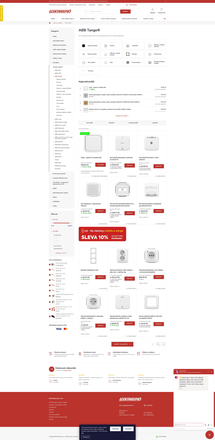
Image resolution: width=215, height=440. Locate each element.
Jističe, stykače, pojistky (59, 49)
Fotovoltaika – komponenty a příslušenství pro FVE (61, 183)
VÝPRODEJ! (56, 201)
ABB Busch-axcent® (60, 125)
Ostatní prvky (59, 100)
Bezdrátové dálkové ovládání (63, 112)
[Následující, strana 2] (158, 344)
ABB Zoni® (58, 70)
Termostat (59, 115)
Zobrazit (130, 165)
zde (82, 433)
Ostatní (57, 160)
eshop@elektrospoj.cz (128, 405)
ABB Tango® (58, 76)
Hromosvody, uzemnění (59, 173)
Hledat (125, 11)
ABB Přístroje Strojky (60, 166)
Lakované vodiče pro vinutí (60, 178)
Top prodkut (57, 246)
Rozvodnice (56, 62)
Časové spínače (60, 109)
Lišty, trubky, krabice (58, 41)
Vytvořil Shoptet (162, 436)
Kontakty (51, 419)
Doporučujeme (58, 248)
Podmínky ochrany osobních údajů (58, 417)
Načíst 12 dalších (121, 344)
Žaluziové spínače (61, 79)
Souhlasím (128, 429)
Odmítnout (115, 429)
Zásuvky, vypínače (58, 67)
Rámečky (58, 97)
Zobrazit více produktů (122, 116)
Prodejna (108, 5)
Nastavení (86, 437)
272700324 (149, 405)
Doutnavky (57, 169)
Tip (55, 243)
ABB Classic (58, 153)
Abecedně (155, 122)
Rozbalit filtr (61, 253)
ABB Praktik (58, 163)
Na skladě (57, 235)
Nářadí (55, 188)
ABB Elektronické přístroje (61, 144)
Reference (100, 5)
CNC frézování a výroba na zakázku (57, 5)
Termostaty (59, 85)
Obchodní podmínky (54, 414)
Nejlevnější (90, 122)
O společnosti (92, 5)
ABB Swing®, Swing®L (61, 122)
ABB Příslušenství (59, 128)
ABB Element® (59, 141)
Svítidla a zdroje (57, 58)
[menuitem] (54, 18)
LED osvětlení (60, 103)
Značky (55, 206)
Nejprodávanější (133, 122)
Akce (55, 238)
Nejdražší (111, 122)
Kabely (55, 36)
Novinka (56, 240)
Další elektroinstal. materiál (60, 193)
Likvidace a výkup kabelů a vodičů (77, 5)
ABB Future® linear (60, 134)
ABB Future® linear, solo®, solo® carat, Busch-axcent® (63, 138)
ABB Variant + (58, 157)
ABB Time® (58, 73)
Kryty (57, 106)
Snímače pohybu (60, 91)
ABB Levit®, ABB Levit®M (62, 131)
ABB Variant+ (58, 119)
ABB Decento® (59, 151)
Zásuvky (58, 82)
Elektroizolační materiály (59, 54)
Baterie (55, 197)
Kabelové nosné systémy (59, 45)
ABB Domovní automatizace (62, 148)
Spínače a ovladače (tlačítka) (63, 88)
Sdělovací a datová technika (63, 94)
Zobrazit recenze (67, 370)
